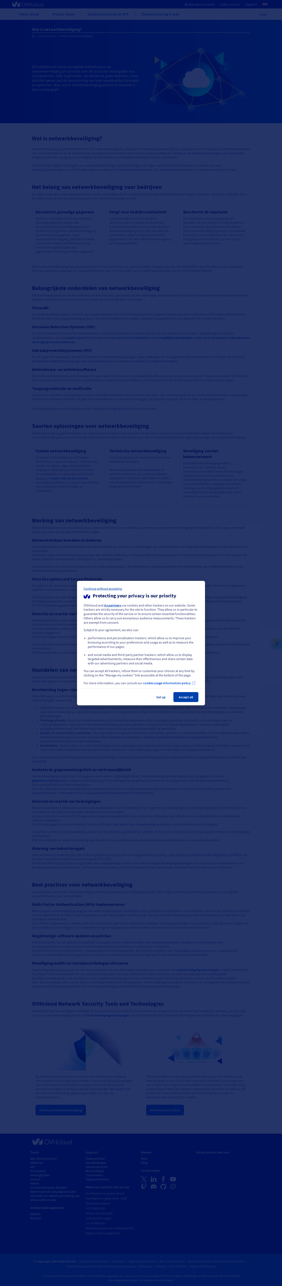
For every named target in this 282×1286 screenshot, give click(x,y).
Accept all (186, 697)
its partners (112, 605)
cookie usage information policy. (167, 683)
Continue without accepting (103, 588)
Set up (161, 697)
